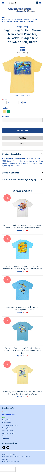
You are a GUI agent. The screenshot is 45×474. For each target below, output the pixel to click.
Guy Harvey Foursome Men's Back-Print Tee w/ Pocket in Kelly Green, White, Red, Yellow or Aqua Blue (22, 350)
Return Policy (6, 423)
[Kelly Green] (8, 111)
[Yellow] (4, 111)
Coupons (5, 412)
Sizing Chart (6, 420)
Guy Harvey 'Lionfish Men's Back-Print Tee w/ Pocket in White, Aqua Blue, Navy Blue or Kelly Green (22, 226)
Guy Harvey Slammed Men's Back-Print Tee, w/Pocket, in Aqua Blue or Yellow (22, 308)
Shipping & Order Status (10, 425)
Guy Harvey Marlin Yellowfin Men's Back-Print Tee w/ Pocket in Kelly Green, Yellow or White (22, 392)
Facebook (3, 447)
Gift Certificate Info (8, 433)
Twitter (7, 447)
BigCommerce (15, 462)
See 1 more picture (22, 95)
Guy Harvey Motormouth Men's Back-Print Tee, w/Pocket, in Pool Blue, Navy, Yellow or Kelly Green (22, 267)
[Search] (9, 2)
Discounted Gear (8, 415)
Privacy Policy (6, 428)
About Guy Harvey (8, 431)
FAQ (3, 417)
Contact (4, 436)
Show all (5, 438)
